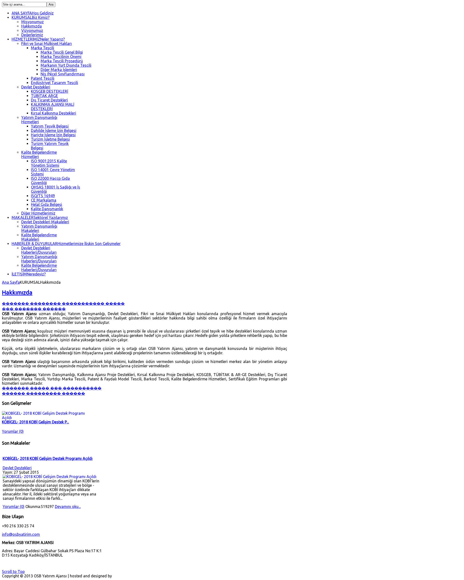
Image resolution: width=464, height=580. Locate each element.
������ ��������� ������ (43, 393)
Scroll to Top (13, 571)
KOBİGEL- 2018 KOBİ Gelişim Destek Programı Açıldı (48, 458)
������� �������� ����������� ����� (63, 303)
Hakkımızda (17, 292)
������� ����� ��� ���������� (52, 388)
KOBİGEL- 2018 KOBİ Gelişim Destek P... (35, 422)
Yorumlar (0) (13, 431)
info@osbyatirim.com (21, 534)
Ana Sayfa (11, 282)
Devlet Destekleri (17, 468)
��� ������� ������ (34, 309)
